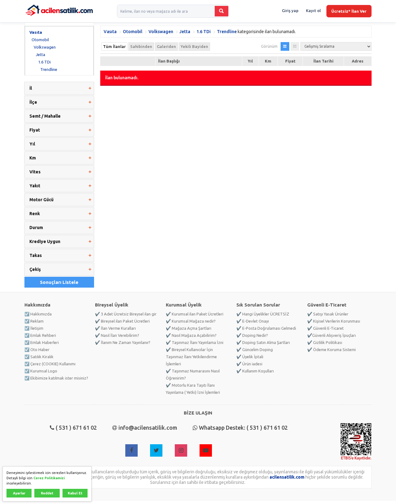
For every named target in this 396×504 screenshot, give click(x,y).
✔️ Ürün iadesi (249, 364)
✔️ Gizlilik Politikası (324, 342)
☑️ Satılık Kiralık (39, 356)
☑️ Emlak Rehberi (40, 335)
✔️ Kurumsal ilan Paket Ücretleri (194, 314)
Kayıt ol (313, 10)
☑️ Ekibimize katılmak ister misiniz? (56, 378)
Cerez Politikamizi (49, 478)
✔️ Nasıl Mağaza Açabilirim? (191, 335)
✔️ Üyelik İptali (249, 356)
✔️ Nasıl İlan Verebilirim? (117, 335)
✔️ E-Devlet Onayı (252, 321)
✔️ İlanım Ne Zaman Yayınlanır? (122, 342)
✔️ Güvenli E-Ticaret (325, 328)
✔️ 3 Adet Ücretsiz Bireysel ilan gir (126, 314)
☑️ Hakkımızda (38, 314)
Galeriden (166, 46)
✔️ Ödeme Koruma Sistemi (331, 349)
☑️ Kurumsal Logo (40, 371)
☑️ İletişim (33, 328)
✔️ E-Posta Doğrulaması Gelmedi (266, 328)
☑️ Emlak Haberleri (41, 342)
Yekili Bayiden (194, 46)
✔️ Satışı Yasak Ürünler (327, 314)
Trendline (48, 69)
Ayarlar (19, 493)
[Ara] (221, 11)
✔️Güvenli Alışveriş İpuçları (331, 335)
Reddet (47, 493)
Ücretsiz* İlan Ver (349, 11)
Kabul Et (75, 493)
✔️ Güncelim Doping (254, 349)
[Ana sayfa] (59, 11)
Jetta (40, 54)
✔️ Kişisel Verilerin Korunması (333, 321)
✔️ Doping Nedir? (252, 335)
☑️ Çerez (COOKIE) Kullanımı (49, 364)
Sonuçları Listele (59, 282)
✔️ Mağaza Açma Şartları (188, 328)
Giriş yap (290, 10)
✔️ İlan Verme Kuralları (115, 328)
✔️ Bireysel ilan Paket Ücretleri (122, 321)
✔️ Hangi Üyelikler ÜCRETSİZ (262, 314)
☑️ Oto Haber (37, 349)
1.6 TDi (44, 62)
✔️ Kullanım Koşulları (255, 371)
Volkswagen (45, 47)
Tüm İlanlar (114, 46)
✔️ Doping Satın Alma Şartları (263, 342)
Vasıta (35, 32)
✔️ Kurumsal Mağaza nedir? (191, 321)
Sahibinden (141, 46)
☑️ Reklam (34, 321)
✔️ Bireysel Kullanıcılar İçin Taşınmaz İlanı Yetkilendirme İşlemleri (191, 356)
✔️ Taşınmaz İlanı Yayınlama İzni (194, 342)
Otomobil (40, 39)
